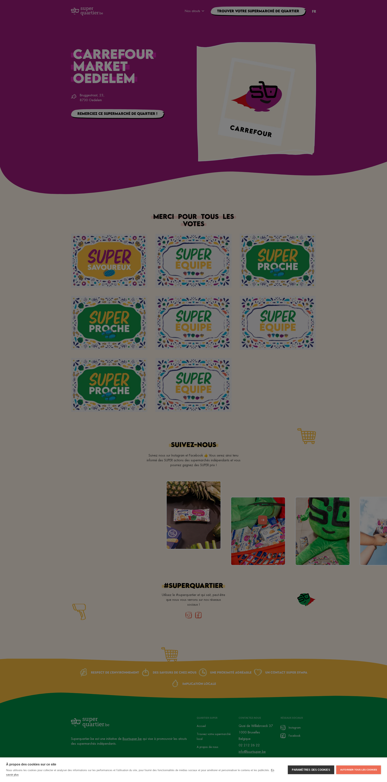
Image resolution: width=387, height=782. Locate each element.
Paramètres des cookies (311, 769)
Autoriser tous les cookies (358, 769)
